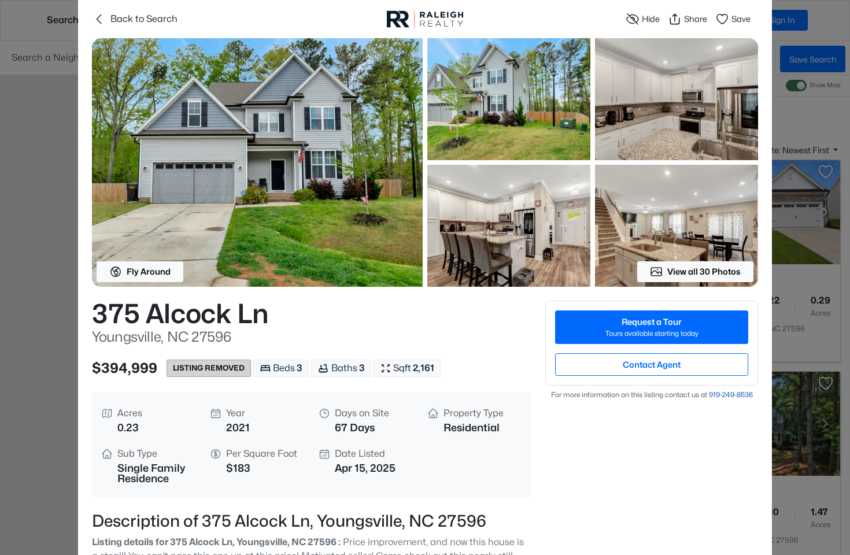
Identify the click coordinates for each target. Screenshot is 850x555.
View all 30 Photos (704, 271)
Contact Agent (652, 364)
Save (741, 19)
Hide (651, 19)
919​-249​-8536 (731, 394)
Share (695, 19)
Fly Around (149, 271)
